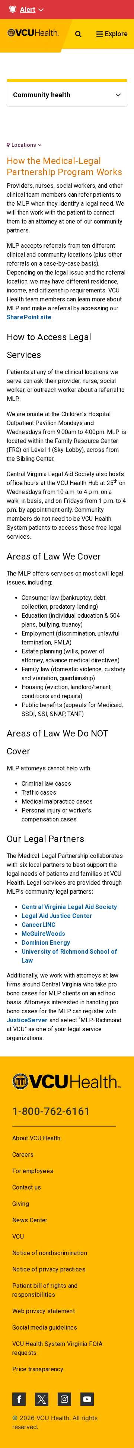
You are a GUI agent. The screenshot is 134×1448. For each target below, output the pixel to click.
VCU (18, 1236)
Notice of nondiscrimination (49, 1253)
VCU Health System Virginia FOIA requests (57, 1348)
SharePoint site (29, 317)
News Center (30, 1220)
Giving (20, 1203)
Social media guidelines (44, 1327)
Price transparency (37, 1369)
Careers (23, 1154)
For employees (32, 1171)
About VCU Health (36, 1138)
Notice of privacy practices (49, 1269)
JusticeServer (27, 1020)
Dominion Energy (46, 942)
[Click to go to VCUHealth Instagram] (64, 1399)
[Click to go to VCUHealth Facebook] (19, 1399)
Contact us (26, 1187)
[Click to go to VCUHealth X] (41, 1399)
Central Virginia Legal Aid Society (69, 906)
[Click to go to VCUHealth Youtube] (87, 1399)
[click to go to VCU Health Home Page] (33, 36)
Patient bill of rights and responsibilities (45, 1290)
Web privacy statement (43, 1311)
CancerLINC (38, 924)
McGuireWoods (43, 933)
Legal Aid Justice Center (57, 915)
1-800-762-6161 (51, 1111)
